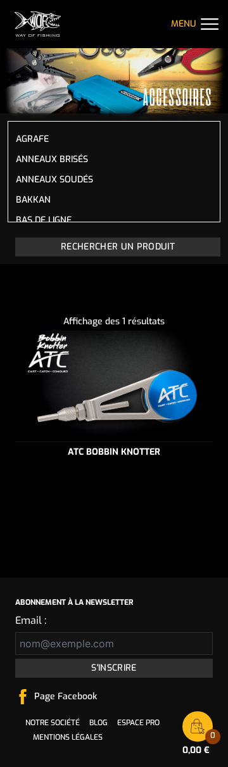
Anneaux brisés (52, 159)
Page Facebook (65, 696)
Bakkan (33, 200)
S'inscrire (114, 668)
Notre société (52, 723)
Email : (30, 620)
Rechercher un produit (118, 247)
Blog (98, 723)
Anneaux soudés (54, 180)
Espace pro (138, 723)
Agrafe (32, 139)
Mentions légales (68, 737)
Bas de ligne (44, 220)
